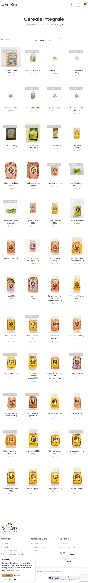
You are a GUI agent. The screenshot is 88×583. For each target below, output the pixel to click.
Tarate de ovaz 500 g (77, 146)
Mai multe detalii (10, 579)
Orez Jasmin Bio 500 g (77, 71)
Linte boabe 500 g (77, 451)
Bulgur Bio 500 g (11, 108)
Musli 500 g (11, 296)
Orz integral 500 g (55, 488)
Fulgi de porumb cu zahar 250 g (10, 452)
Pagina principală (31, 24)
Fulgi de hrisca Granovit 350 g (11, 414)
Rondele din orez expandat (77, 184)
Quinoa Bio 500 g (55, 108)
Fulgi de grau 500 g (11, 258)
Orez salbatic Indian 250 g (33, 146)
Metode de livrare (37, 547)
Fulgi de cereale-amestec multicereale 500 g (55, 298)
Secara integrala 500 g (11, 489)
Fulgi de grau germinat (55, 337)
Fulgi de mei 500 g (55, 183)
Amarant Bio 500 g (33, 108)
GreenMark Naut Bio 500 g (11, 71)
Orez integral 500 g (33, 451)
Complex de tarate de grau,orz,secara (55, 375)
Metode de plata (37, 544)
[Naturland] (10, 4)
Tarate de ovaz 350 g (55, 222)
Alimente (44, 24)
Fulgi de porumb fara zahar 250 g (77, 259)
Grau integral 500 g (77, 489)
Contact (4, 544)
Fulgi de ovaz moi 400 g (33, 222)
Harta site (64, 544)
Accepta (8, 575)
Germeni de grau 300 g (77, 297)
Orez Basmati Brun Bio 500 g (77, 109)
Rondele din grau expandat (11, 222)
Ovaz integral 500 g (33, 489)
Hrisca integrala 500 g (55, 452)
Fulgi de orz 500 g (77, 336)
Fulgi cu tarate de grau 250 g (33, 184)
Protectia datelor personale (12, 554)
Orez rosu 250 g (11, 145)
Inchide (17, 575)
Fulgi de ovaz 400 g (77, 414)
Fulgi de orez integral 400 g (32, 259)
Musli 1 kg (33, 296)
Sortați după (39, 40)
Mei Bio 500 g (55, 70)
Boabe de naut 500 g (11, 374)
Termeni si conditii (8, 547)
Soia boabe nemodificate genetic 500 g (33, 375)
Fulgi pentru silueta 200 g (11, 184)
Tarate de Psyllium (77, 221)
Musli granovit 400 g (77, 374)
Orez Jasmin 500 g (55, 145)
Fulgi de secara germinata (33, 414)
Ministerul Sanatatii (67, 547)
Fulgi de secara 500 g (55, 259)
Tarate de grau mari (11, 337)
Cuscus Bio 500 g (33, 70)
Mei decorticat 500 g (55, 414)
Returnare (34, 550)
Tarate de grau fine (33, 337)
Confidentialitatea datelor (11, 550)
